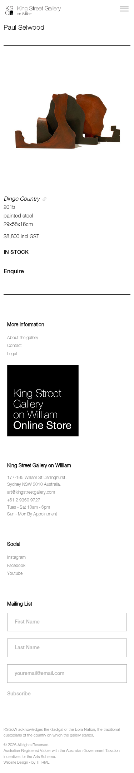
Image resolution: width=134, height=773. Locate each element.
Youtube (15, 574)
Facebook (16, 566)
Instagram (16, 558)
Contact (14, 346)
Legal (12, 354)
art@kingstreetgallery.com (31, 492)
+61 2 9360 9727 (23, 500)
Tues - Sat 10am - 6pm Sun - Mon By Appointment (32, 511)
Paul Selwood (24, 27)
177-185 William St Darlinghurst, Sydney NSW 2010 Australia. (36, 481)
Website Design (16, 762)
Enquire (14, 272)
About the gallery (22, 338)
